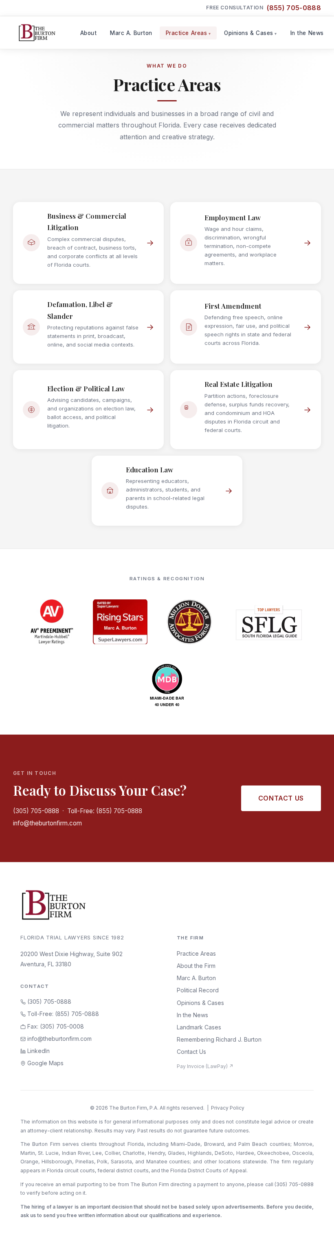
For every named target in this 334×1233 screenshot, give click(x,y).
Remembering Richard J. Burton (219, 1039)
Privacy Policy (227, 1108)
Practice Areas (186, 33)
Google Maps (45, 1063)
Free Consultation (263, 8)
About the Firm (196, 965)
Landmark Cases (199, 1027)
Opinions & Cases (248, 33)
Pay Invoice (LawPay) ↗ (205, 1066)
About (88, 33)
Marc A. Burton (131, 33)
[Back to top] (315, 1218)
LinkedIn (38, 1050)
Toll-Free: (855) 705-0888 (104, 811)
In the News (307, 33)
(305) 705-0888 (36, 811)
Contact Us (281, 798)
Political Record (198, 990)
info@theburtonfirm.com (47, 823)
